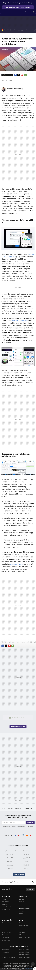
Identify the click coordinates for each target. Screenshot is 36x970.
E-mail (25, 75)
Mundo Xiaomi (6, 909)
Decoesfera (5, 937)
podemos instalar (16, 564)
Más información (29, 968)
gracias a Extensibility (19, 321)
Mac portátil (9, 854)
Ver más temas (19, 874)
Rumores (9, 861)
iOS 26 (26, 868)
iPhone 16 (18, 808)
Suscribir (30, 822)
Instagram (23, 835)
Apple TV (10, 858)
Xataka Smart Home (7, 907)
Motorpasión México (24, 957)
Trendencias (5, 935)
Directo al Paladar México (9, 957)
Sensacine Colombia (24, 954)
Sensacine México (24, 952)
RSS (27, 835)
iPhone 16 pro (28, 808)
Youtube (19, 835)
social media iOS (27, 642)
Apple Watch (26, 858)
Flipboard (22, 75)
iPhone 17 (10, 868)
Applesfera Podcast (10, 851)
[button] (15, 89)
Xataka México (6, 949)
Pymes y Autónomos (24, 937)
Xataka (4, 899)
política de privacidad (27, 826)
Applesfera (5, 904)
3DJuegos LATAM (24, 949)
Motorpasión (22, 923)
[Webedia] (7, 890)
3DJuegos (21, 899)
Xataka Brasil (5, 952)
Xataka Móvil (5, 901)
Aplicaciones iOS (14, 642)
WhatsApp (10, 865)
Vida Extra (21, 901)
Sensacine (21, 911)
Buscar (33, 882)
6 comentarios (8, 75)
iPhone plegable (18, 30)
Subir (29, 889)
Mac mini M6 (7, 30)
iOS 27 (27, 30)
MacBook (26, 865)
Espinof (21, 913)
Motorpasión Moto (24, 925)
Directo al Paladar (7, 923)
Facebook (15, 75)
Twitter (18, 75)
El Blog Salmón (23, 935)
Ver (18, 726)
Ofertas (26, 861)
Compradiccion (6, 940)
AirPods (26, 854)
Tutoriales (26, 851)
